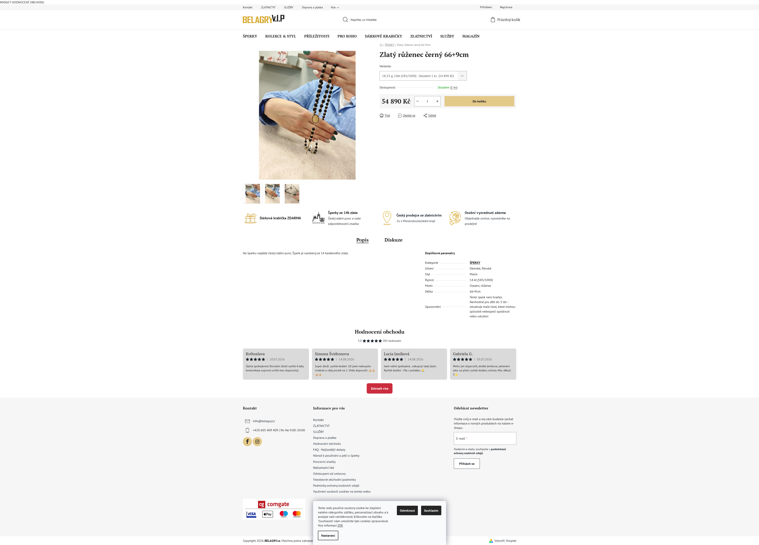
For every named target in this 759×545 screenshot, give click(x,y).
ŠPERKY (475, 263)
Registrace (506, 7)
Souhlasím (431, 510)
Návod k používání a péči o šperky (336, 455)
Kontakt (247, 7)
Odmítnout (407, 510)
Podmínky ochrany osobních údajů (336, 485)
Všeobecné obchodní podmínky (334, 479)
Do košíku (479, 101)
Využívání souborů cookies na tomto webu (342, 491)
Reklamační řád (323, 468)
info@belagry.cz (264, 421)
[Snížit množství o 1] (417, 101)
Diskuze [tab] (394, 240)
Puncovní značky (324, 462)
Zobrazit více (379, 388)
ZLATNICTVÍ (268, 7)
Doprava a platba (312, 7)
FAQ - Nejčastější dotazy (329, 450)
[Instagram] (257, 441)
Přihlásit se (466, 464)
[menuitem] (250, 36)
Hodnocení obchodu (379, 331)
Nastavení (328, 535)
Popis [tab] (362, 240)
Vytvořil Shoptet (505, 541)
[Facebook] (247, 441)
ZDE (340, 525)
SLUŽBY (288, 7)
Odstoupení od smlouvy (329, 474)
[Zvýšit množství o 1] (437, 101)
